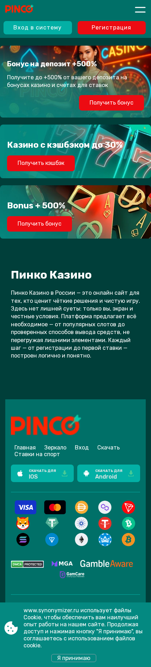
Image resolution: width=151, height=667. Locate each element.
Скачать (108, 447)
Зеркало (55, 447)
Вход (82, 447)
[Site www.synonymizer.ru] (31, 9)
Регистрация (111, 27)
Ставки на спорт (37, 454)
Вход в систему (37, 27)
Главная (25, 447)
